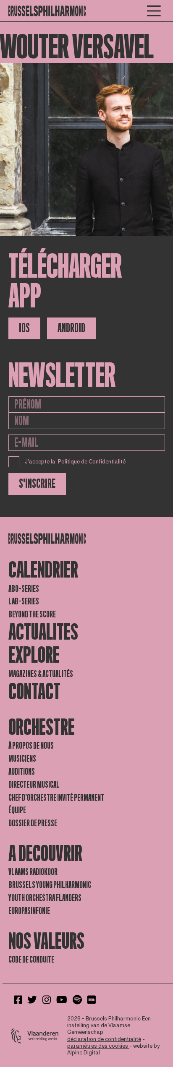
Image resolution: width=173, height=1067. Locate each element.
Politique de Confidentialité (92, 461)
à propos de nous (31, 746)
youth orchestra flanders (44, 898)
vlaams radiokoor (33, 872)
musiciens (22, 759)
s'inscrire (37, 483)
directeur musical (34, 785)
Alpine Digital (83, 1053)
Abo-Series (23, 589)
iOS (24, 328)
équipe (17, 810)
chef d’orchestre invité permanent (56, 798)
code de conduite (31, 960)
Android (71, 328)
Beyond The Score (32, 614)
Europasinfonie (29, 911)
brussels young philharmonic (49, 885)
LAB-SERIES (23, 601)
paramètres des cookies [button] (98, 1046)
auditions (21, 772)
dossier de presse (32, 823)
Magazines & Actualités (40, 674)
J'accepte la (75, 462)
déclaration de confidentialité (104, 1039)
